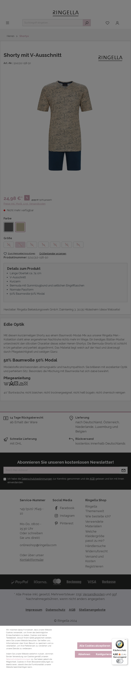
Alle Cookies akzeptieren (94, 645)
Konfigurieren (104, 654)
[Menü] (125, 640)
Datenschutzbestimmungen (18, 659)
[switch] (119, 661)
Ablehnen (84, 654)
